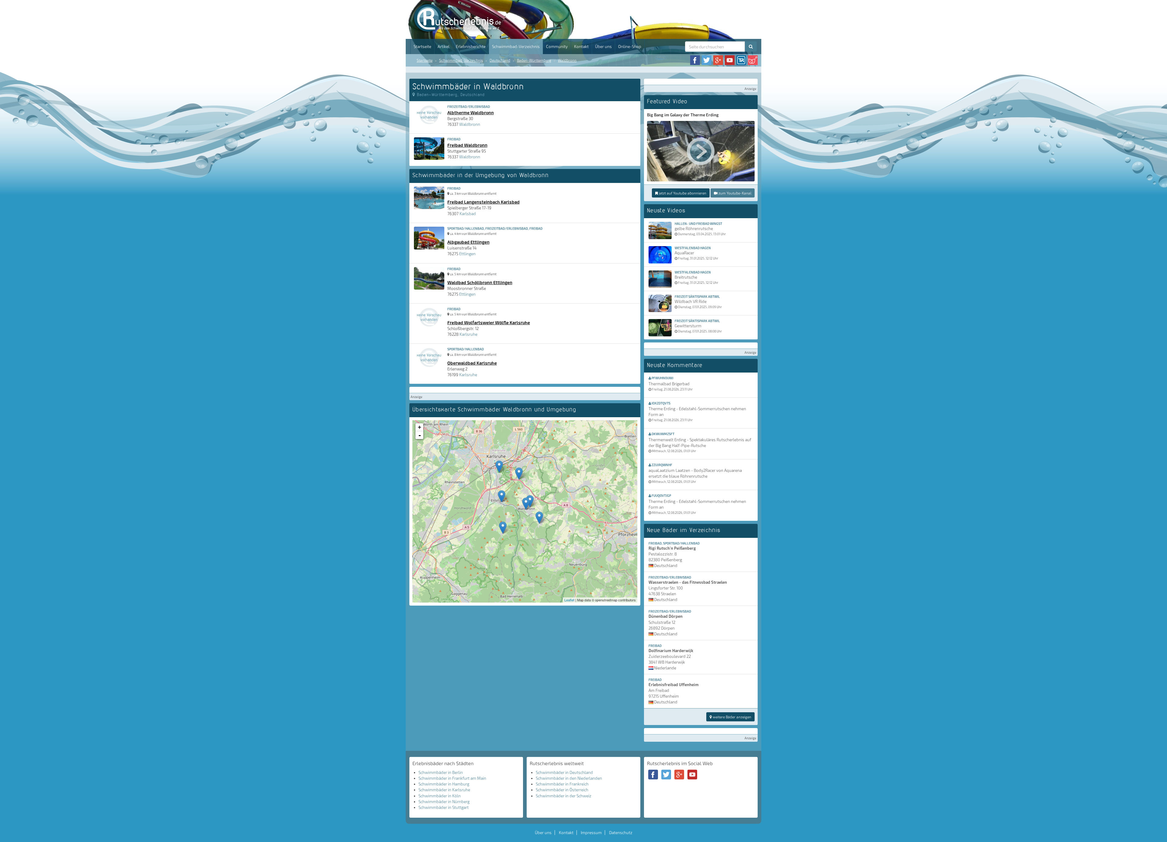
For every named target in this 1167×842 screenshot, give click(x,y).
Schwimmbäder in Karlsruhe (444, 789)
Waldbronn (567, 60)
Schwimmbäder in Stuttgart (443, 807)
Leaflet (569, 599)
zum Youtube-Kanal (734, 193)
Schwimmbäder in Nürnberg (444, 801)
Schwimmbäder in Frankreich (562, 784)
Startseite (422, 46)
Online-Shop (629, 46)
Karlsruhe (468, 334)
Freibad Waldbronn (467, 145)
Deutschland (500, 60)
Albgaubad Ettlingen (468, 242)
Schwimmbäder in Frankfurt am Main (452, 778)
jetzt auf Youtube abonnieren (682, 193)
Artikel (443, 46)
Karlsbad (468, 213)
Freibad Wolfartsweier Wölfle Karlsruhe (488, 322)
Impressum (591, 832)
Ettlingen (467, 253)
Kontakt (581, 46)
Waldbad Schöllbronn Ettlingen (479, 282)
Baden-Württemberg (534, 60)
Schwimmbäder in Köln (439, 795)
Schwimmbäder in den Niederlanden (569, 778)
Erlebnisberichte (471, 46)
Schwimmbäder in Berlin (440, 772)
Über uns (603, 46)
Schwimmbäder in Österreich (562, 789)
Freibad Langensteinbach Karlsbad (483, 201)
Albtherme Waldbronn (470, 112)
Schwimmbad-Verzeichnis (516, 46)
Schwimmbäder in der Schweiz (563, 795)
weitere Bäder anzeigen (731, 717)
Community (557, 46)
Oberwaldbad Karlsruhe (472, 363)
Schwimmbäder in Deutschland (564, 772)
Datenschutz (620, 832)
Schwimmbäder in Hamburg (443, 784)
